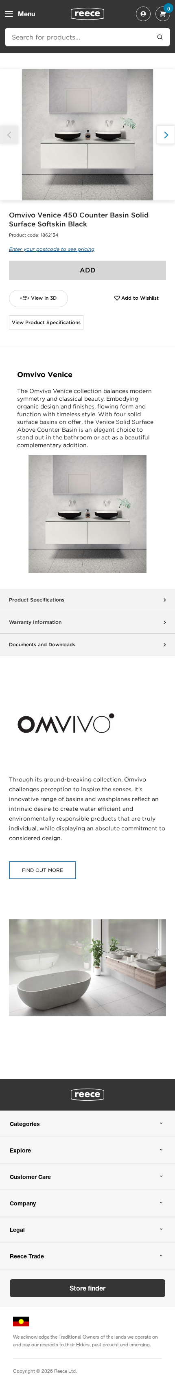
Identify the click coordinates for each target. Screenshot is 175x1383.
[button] (166, 135)
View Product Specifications (46, 322)
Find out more (42, 870)
